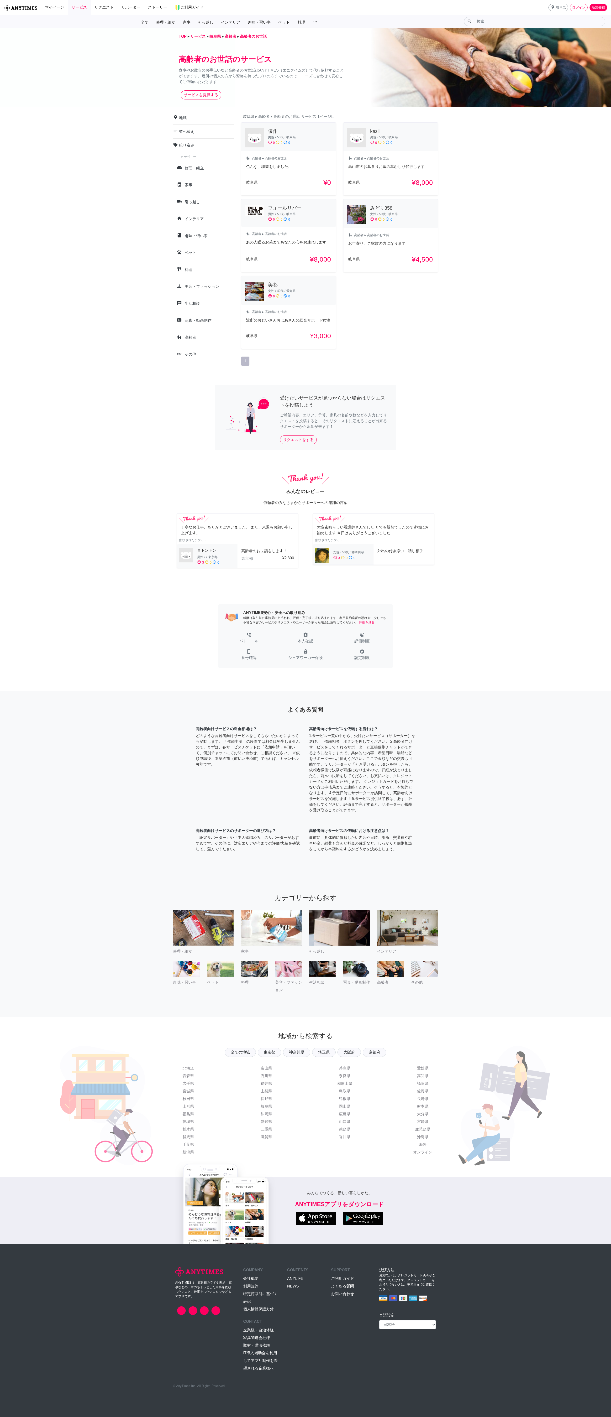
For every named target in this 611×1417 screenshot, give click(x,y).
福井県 (266, 1083)
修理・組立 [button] (165, 22)
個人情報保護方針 (258, 1309)
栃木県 (188, 1129)
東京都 (269, 1052)
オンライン (422, 1152)
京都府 (374, 1052)
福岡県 (422, 1083)
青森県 (188, 1076)
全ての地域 (240, 1052)
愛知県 (266, 1122)
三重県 (266, 1129)
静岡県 (266, 1114)
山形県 (188, 1106)
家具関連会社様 (256, 1338)
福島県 (188, 1114)
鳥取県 (344, 1091)
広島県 (344, 1114)
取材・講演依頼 (256, 1345)
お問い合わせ (342, 1294)
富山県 (266, 1068)
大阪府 (349, 1052)
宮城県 (188, 1091)
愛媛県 (422, 1068)
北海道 (188, 1068)
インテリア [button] (230, 22)
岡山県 (344, 1106)
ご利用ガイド (342, 1279)
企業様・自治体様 (258, 1330)
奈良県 (344, 1076)
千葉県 (188, 1144)
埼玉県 (324, 1052)
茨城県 (188, 1122)
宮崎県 (422, 1122)
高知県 (422, 1076)
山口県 (344, 1122)
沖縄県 (422, 1137)
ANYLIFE (295, 1279)
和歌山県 (344, 1083)
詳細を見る (366, 622)
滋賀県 (266, 1137)
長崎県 (422, 1099)
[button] (558, 7)
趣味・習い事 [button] (259, 22)
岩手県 (188, 1083)
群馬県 (188, 1137)
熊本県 (422, 1106)
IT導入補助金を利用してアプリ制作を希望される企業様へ (260, 1360)
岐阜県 (266, 1106)
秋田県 (188, 1099)
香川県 (344, 1137)
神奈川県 (296, 1052)
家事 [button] (186, 22)
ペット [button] (284, 22)
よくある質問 (342, 1286)
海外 (423, 1144)
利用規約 (250, 1286)
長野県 (266, 1099)
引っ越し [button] (205, 22)
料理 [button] (301, 22)
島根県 (344, 1099)
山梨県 (266, 1091)
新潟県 (188, 1152)
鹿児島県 (422, 1129)
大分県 (422, 1114)
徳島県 (344, 1129)
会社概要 (250, 1279)
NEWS (293, 1286)
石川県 (266, 1076)
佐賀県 (422, 1091)
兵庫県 (344, 1068)
